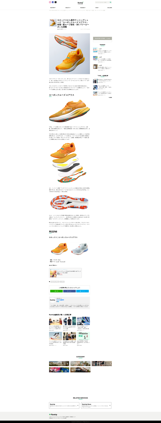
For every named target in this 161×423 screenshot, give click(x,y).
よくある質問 (64, 418)
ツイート (83, 291)
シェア (70, 291)
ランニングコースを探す (61, 416)
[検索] (110, 2)
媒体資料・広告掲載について (71, 416)
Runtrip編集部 (60, 300)
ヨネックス (62, 281)
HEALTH (67, 7)
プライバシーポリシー (57, 418)
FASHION (82, 7)
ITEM (96, 7)
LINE (57, 291)
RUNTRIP (52, 7)
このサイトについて (52, 416)
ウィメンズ (62, 261)
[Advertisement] (80, 15)
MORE (108, 38)
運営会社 (51, 418)
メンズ (57, 261)
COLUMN (109, 7)
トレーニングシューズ (55, 281)
